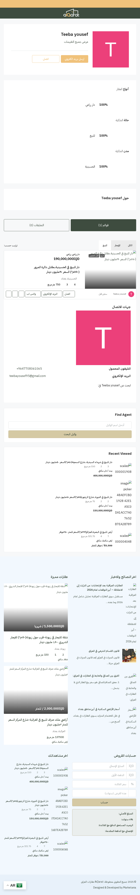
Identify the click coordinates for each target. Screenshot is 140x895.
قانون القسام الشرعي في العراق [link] (104, 651)
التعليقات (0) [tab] (36, 225)
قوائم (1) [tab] (103, 225)
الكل (130, 245)
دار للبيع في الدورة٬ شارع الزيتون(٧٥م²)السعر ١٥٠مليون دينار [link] (83, 497)
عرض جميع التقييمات (76, 42)
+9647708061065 (29, 369)
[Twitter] (26, 885)
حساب (104, 802)
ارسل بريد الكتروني (74, 59)
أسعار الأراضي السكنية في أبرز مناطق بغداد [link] (99, 709)
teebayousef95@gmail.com (27, 376)
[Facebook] (32, 885)
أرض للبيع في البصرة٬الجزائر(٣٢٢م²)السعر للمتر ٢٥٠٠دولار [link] (85, 532)
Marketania (129, 888)
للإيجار (117, 245)
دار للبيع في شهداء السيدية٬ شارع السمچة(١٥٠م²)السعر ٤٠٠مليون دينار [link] (79, 462)
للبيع (105, 245)
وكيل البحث (70, 434)
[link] (110, 269)
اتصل (67, 294)
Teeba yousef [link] (119, 294)
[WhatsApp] (129, 394)
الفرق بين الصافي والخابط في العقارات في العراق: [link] (96, 676)
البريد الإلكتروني (50, 294)
